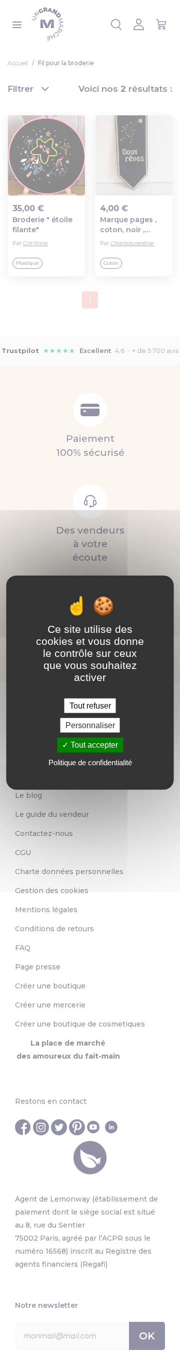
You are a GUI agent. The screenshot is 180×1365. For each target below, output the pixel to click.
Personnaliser (90, 725)
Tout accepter (93, 745)
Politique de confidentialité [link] (90, 762)
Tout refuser (90, 706)
